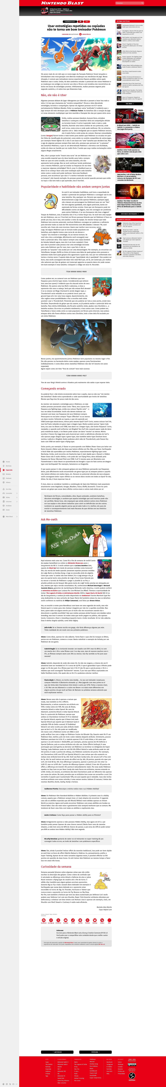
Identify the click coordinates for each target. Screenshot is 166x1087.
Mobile (60, 1067)
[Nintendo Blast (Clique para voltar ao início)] (62, 3)
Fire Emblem (94, 1066)
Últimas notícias (123, 21)
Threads (87, 923)
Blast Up (52, 568)
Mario (76, 1062)
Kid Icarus (77, 1080)
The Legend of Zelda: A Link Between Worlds (62, 593)
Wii (58, 1073)
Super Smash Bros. (95, 1078)
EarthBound (93, 1071)
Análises (48, 1071)
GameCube (61, 1078)
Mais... (108, 1073)
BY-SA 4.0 (101, 944)
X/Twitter (58, 923)
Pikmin (76, 1076)
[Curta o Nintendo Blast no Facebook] (3, 1084)
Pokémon (93, 1059)
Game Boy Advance (63, 1080)
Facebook (43, 923)
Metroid (92, 1061)
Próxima (94, 1052)
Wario (91, 1068)
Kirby (76, 1067)
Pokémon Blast (70, 21)
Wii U (59, 1069)
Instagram (51, 923)
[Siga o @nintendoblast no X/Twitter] (10, 1084)
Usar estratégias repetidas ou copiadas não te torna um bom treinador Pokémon (76, 27)
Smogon (49, 136)
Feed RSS (109, 1071)
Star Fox (76, 1069)
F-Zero (76, 1071)
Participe (120, 1064)
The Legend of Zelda (80, 1064)
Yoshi (75, 1073)
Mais (109, 923)
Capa (47, 1062)
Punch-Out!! (93, 1073)
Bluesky (95, 923)
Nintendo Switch (62, 1064)
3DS (87, 21)
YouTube (65, 923)
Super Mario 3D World (94, 593)
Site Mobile (49, 1064)
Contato (120, 1067)
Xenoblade (93, 1075)
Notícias (48, 1067)
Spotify (80, 923)
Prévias (48, 1073)
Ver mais (129, 104)
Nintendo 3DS (62, 1071)
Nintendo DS (61, 1076)
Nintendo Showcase (75, 563)
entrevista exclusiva (50, 591)
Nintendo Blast (69, 942)
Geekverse (86, 596)
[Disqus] (76, 974)
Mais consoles (62, 1083)
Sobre (120, 1062)
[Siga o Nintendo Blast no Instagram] (6, 1084)
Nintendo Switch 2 (63, 1062)
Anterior (58, 1052)
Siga (47, 1076)
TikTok (73, 923)
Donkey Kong (94, 1064)
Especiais (48, 1069)
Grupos (102, 923)
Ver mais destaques (129, 214)
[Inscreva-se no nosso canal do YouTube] (13, 1084)
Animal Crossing (79, 1078)
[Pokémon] (80, 21)
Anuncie (120, 1069)
